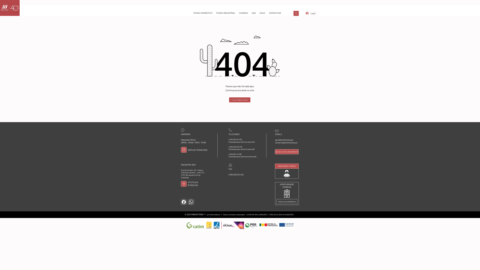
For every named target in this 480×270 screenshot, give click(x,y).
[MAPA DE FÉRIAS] (184, 150)
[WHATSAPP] (191, 202)
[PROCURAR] (296, 13)
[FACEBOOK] (184, 202)
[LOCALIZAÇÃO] (184, 184)
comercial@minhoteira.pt (286, 142)
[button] (203, 13)
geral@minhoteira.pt (284, 140)
